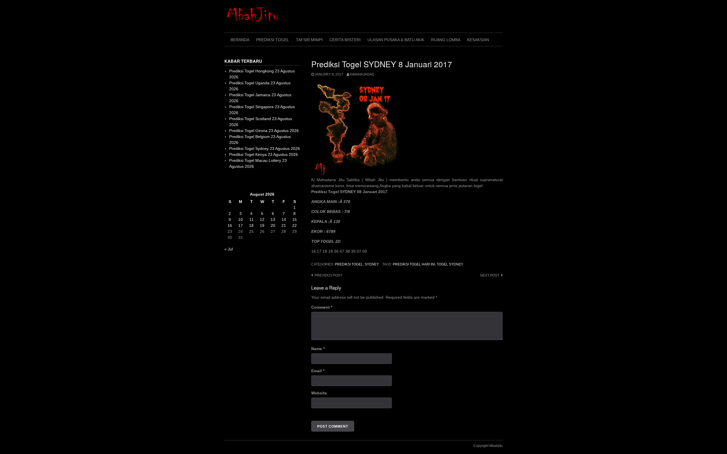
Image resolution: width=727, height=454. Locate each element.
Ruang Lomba (445, 39)
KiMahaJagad (362, 74)
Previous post (328, 275)
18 (251, 225)
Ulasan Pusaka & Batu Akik (395, 39)
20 (273, 225)
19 (262, 225)
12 (262, 219)
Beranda (240, 39)
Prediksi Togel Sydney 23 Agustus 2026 (264, 148)
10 (240, 219)
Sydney (372, 264)
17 (240, 225)
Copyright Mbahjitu (488, 446)
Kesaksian (478, 39)
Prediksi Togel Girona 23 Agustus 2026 (264, 130)
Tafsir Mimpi (309, 39)
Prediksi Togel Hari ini (414, 264)
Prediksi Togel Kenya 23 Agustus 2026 (263, 154)
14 (283, 219)
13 (273, 219)
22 (294, 225)
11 (251, 219)
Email (317, 371)
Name (318, 348)
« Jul (228, 249)
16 (229, 225)
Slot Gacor (233, 180)
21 (283, 225)
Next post (489, 275)
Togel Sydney (450, 264)
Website (319, 393)
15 (294, 219)
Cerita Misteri (345, 39)
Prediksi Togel (272, 39)
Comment (321, 307)
